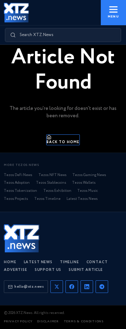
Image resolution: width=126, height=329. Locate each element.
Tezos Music (87, 191)
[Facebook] (71, 286)
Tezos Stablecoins (51, 183)
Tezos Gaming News (89, 175)
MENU (113, 16)
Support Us (48, 270)
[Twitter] (56, 286)
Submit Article (86, 270)
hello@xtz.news (29, 286)
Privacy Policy (18, 321)
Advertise (15, 270)
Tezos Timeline (47, 199)
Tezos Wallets (84, 183)
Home (10, 262)
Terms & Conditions (84, 321)
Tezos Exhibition (57, 191)
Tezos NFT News (52, 175)
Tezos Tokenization (20, 191)
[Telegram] (102, 286)
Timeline (69, 262)
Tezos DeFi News (18, 175)
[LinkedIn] (86, 286)
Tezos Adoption (17, 183)
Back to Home (63, 142)
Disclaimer (47, 321)
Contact (97, 262)
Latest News (38, 262)
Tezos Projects (16, 199)
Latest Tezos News (82, 199)
